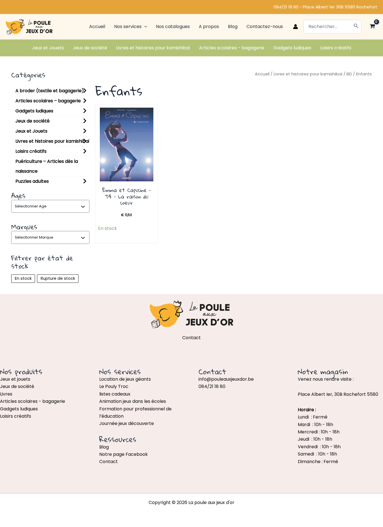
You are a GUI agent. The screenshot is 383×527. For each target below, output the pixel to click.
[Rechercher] (356, 26)
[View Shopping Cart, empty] (372, 27)
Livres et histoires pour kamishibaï (52, 141)
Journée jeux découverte (126, 423)
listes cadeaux (114, 394)
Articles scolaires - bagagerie (32, 401)
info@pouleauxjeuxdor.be (226, 379)
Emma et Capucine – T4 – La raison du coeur (126, 196)
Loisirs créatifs (31, 151)
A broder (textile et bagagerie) (49, 90)
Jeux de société (32, 121)
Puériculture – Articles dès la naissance (46, 166)
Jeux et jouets (15, 379)
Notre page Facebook (123, 454)
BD (349, 74)
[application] (144, 26)
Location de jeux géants (125, 379)
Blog (104, 447)
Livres (6, 394)
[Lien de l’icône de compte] (295, 26)
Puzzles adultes (32, 181)
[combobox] (48, 206)
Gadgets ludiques (34, 111)
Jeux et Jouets (31, 131)
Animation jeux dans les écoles (132, 401)
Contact (108, 461)
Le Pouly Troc (113, 386)
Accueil (262, 74)
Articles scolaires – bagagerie (48, 101)
